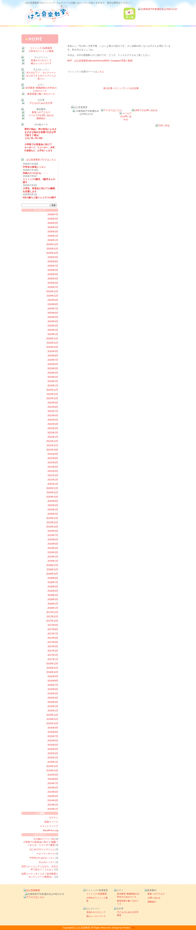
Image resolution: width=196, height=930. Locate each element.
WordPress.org (50, 830)
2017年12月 (52, 612)
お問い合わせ (154, 898)
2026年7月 (52, 214)
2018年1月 (52, 608)
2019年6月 (52, 539)
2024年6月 (52, 312)
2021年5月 (52, 466)
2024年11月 (52, 295)
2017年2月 (52, 655)
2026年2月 (52, 235)
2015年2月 (52, 757)
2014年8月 (52, 779)
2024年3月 (52, 325)
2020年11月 (52, 492)
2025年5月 (52, 274)
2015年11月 (52, 719)
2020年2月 (52, 514)
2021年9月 (52, 454)
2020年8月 (52, 501)
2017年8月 (52, 629)
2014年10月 (52, 770)
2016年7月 (52, 685)
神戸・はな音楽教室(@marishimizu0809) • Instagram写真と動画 (100, 60)
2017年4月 (52, 646)
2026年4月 (52, 227)
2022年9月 (52, 402)
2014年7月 (52, 783)
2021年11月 (52, 445)
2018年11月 (52, 569)
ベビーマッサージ (45, 853)
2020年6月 (52, 505)
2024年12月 (52, 291)
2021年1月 (52, 484)
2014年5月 (52, 792)
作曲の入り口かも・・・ (35, 173)
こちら (100, 71)
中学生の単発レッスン (34, 167)
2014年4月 (52, 796)
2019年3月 (52, 552)
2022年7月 (52, 411)
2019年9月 (52, 531)
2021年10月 (52, 449)
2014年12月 (52, 766)
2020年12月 (52, 488)
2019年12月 (52, 518)
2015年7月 (52, 736)
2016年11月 (52, 667)
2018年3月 (52, 599)
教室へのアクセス (156, 894)
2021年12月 (52, 441)
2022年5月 (52, 419)
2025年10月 (52, 253)
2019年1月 (52, 561)
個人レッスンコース (96, 916)
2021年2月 (52, 479)
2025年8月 (52, 261)
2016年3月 (52, 702)
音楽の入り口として (96, 912)
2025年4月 (52, 278)
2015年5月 (52, 744)
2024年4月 (52, 321)
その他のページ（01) (44, 839)
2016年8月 (52, 680)
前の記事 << (109, 88)
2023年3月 (52, 377)
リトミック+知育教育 (96, 894)
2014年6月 (52, 787)
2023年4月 (52, 372)
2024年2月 (52, 330)
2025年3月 (52, 283)
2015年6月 (52, 740)
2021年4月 (52, 471)
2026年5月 (52, 223)
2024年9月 (52, 300)
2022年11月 (52, 394)
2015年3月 (52, 753)
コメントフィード (49, 826)
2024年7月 (52, 308)
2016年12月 (52, 663)
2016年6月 (52, 689)
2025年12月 (52, 244)
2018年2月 (52, 603)
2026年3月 (52, 231)
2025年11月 (52, 248)
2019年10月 (52, 526)
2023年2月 (52, 381)
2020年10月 (52, 496)
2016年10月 (52, 672)
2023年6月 (52, 364)
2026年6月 (52, 218)
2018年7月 (52, 582)
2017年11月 (52, 616)
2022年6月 (52, 415)
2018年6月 (52, 586)
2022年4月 (52, 424)
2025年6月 (52, 270)
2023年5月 (52, 368)
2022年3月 (52, 428)
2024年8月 (52, 304)
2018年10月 (52, 573)
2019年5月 (52, 543)
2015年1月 (52, 762)
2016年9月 (52, 676)
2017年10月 (52, 620)
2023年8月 (52, 355)
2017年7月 (52, 633)
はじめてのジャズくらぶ (42, 849)
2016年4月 (52, 697)
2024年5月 (52, 317)
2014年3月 (52, 800)
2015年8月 (52, 732)
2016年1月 (52, 710)
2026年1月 (52, 240)
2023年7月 (52, 360)
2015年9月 (52, 727)
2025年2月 (52, 287)
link (133, 927)
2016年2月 (52, 706)
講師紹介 (152, 902)
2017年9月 (52, 625)
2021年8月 (52, 458)
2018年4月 (52, 595)
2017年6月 (52, 638)
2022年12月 (52, 389)
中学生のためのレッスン (42, 858)
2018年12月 (52, 565)
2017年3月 (52, 650)
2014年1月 (52, 809)
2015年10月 (52, 723)
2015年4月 (52, 749)
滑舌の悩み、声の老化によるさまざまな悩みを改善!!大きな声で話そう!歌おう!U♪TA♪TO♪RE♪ (40, 133)
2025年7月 (52, 265)
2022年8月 (52, 407)
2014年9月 (52, 774)
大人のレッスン (47, 862)
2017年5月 (52, 642)
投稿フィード (51, 821)
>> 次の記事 (132, 88)
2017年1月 (52, 659)
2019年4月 (52, 548)
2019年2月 (52, 556)
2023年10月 (52, 347)
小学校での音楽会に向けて (40, 147)
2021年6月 (52, 462)
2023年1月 (52, 385)
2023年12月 (52, 338)
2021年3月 (52, 475)
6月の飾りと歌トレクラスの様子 (39, 197)
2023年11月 (52, 342)
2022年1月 (52, 437)
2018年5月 (52, 590)
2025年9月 (52, 257)
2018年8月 (52, 578)
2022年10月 (52, 398)
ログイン (53, 817)
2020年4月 (52, 509)
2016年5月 (52, 693)
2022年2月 (52, 432)
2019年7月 (52, 535)
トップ (120, 88)
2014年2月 (52, 804)
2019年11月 (52, 522)
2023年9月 (52, 351)
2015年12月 (52, 715)
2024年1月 (52, 334)
